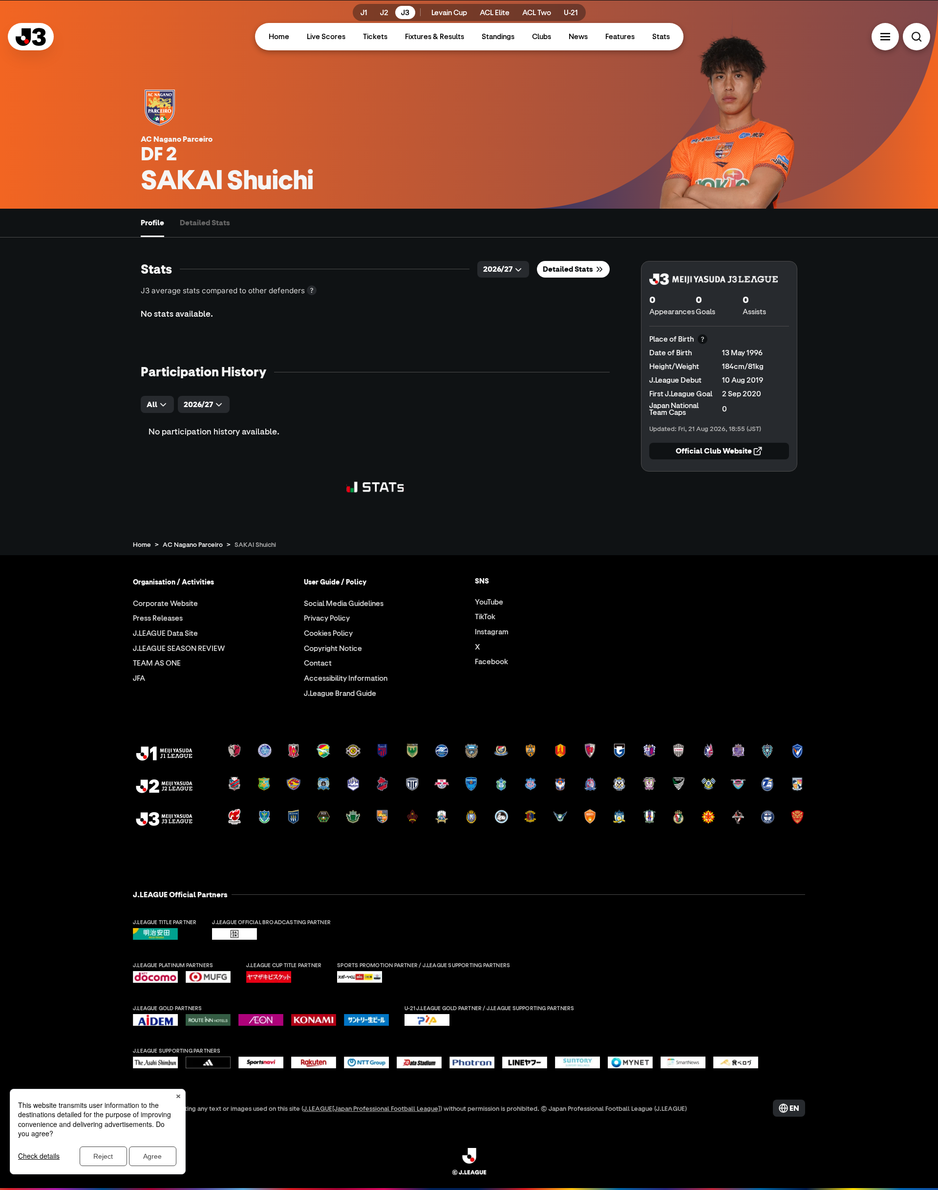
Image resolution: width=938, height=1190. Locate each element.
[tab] (152, 223)
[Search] (916, 36)
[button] (885, 36)
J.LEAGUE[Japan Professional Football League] (371, 1108)
